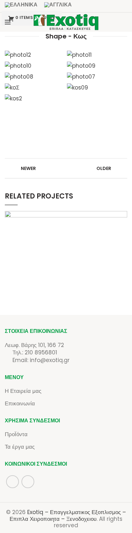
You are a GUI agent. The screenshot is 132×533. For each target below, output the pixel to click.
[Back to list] (66, 168)
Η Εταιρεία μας (23, 391)
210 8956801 (41, 352)
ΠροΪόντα (16, 434)
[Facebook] (112, 22)
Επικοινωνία (20, 403)
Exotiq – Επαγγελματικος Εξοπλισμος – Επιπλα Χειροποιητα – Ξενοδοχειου (68, 515)
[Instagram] (122, 22)
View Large (122, 216)
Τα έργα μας (20, 447)
